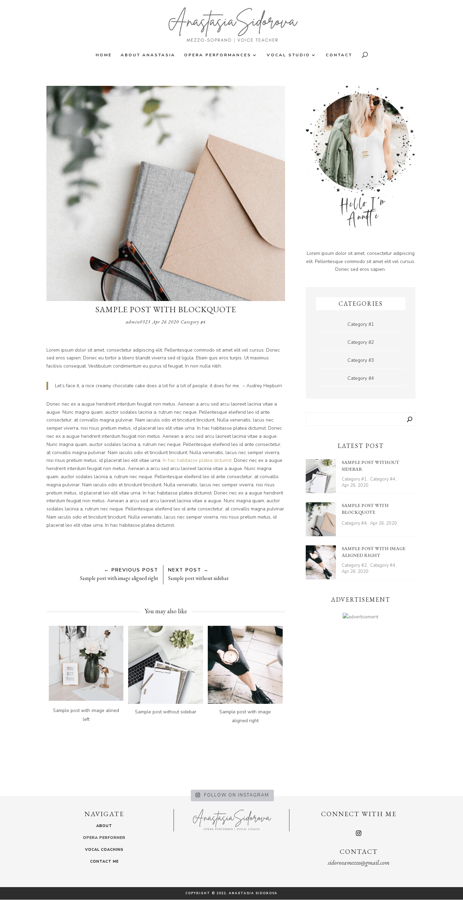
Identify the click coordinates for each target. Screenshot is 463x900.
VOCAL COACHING (104, 849)
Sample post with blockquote (365, 508)
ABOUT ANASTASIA (148, 55)
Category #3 (360, 360)
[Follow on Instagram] (358, 833)
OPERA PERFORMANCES (217, 55)
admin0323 (138, 322)
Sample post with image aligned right (373, 551)
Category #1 (360, 324)
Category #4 (193, 322)
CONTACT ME (104, 861)
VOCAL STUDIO (288, 55)
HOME (104, 55)
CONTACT (339, 55)
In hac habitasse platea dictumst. (198, 460)
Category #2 (360, 342)
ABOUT (104, 825)
